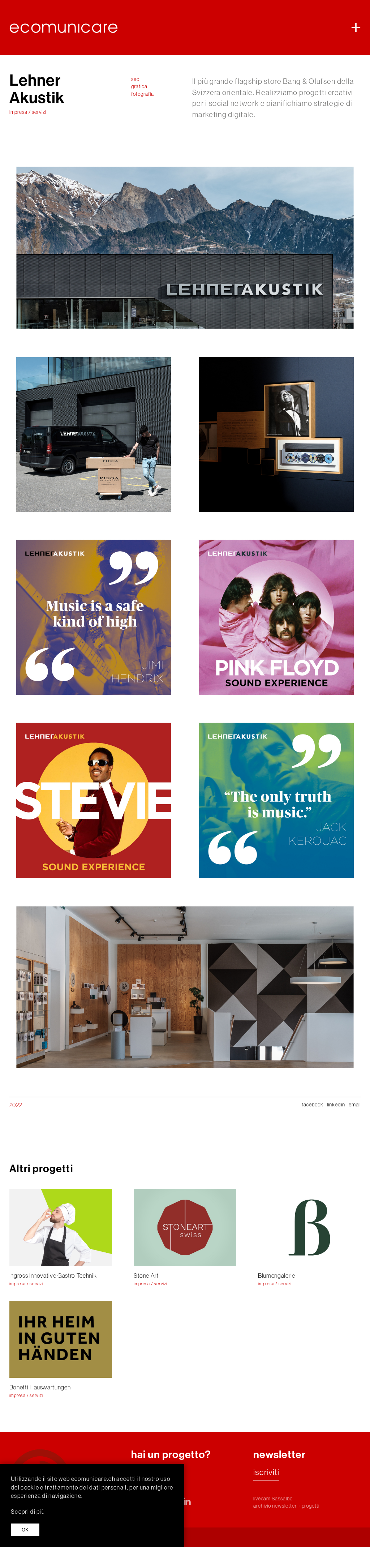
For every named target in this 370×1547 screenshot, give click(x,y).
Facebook (313, 1104)
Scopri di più (28, 1511)
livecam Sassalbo (273, 1498)
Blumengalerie (276, 1275)
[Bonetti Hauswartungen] (60, 1339)
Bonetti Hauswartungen (40, 1387)
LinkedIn (336, 1104)
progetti (311, 1506)
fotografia (142, 94)
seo (135, 79)
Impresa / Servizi (27, 112)
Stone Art (146, 1275)
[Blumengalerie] (309, 1227)
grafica (139, 86)
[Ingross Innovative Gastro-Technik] (60, 1227)
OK (25, 1530)
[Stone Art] (185, 1227)
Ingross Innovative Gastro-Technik (53, 1275)
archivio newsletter (275, 1506)
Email (355, 1104)
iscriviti (266, 1472)
